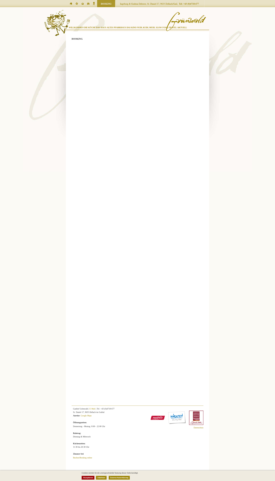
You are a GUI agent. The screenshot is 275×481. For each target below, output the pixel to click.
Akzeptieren (88, 478)
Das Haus (101, 27)
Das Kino (131, 27)
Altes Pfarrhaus (116, 27)
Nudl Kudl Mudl (146, 27)
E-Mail (92, 409)
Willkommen (76, 27)
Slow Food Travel (166, 27)
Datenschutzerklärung (119, 478)
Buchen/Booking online (82, 458)
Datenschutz (198, 428)
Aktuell (182, 27)
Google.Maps (86, 416)
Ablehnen (101, 478)
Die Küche (90, 27)
